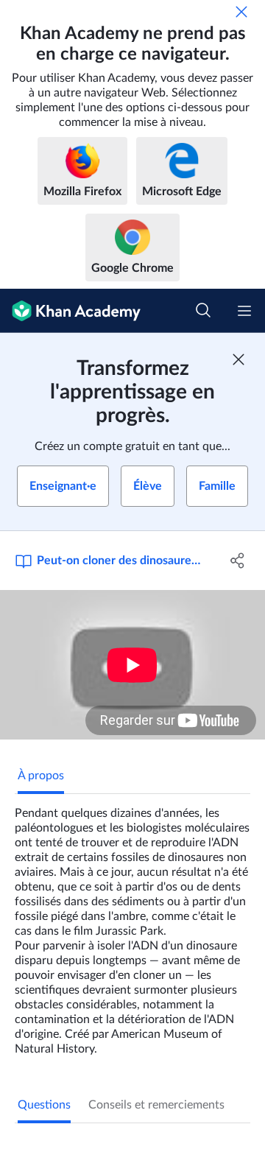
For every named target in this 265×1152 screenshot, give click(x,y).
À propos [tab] (41, 776)
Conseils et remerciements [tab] (156, 1105)
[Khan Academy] (70, 310)
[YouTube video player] (132, 665)
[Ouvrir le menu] (244, 311)
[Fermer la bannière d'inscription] (238, 359)
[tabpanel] (132, 925)
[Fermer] (241, 12)
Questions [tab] (44, 1105)
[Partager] (237, 560)
